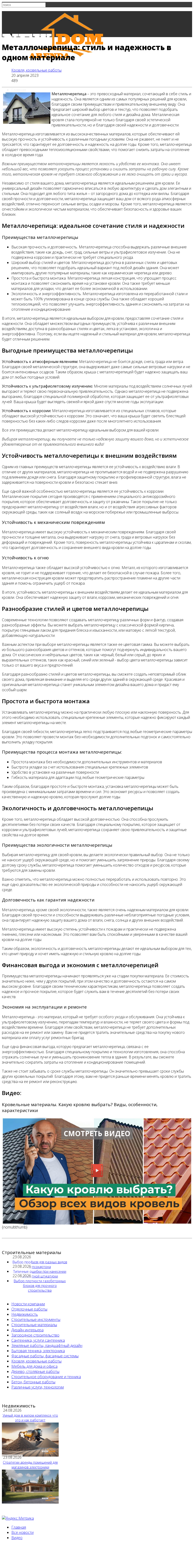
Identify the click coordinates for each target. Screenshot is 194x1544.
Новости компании (28, 1304)
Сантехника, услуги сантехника (38, 1340)
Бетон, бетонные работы (33, 1381)
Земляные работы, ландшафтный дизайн (46, 1345)
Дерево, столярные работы (35, 1371)
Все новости (22, 115)
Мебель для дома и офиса (34, 1366)
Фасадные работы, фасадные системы (45, 1356)
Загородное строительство (35, 1335)
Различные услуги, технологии (37, 1387)
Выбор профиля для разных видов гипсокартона (40, 1264)
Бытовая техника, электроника (38, 1350)
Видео (16, 1537)
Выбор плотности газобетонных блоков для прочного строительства (40, 1286)
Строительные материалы (34, 1324)
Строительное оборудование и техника (46, 1376)
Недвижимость (24, 1314)
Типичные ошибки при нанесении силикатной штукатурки (39, 1273)
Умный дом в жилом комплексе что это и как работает (30, 1417)
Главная (18, 89)
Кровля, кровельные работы (36, 70)
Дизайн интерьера (27, 1330)
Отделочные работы (29, 1309)
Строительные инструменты (35, 1319)
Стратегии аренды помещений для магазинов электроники (30, 1464)
